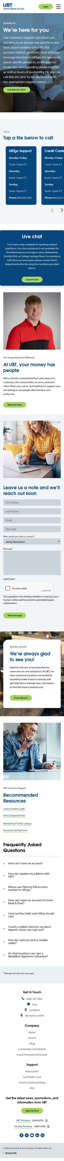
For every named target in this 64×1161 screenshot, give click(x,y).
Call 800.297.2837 (17, 89)
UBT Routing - (23, 1120)
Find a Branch (21, 697)
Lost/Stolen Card (32, 1077)
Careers (32, 1037)
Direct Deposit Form (14, 815)
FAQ (32, 1088)
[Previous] (52, 210)
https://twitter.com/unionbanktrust (27, 1135)
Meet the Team (15, 404)
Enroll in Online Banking (32, 1082)
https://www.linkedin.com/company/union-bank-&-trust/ (37, 1135)
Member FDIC (11, 1153)
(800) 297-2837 (34, 998)
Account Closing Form (15, 830)
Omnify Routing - (23, 1126)
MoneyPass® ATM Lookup (17, 823)
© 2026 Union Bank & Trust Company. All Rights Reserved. (27, 1148)
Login (46, 6)
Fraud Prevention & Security (32, 1054)
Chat (34, 1004)
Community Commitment (32, 1049)
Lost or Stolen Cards (14, 808)
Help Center (32, 1071)
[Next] (62, 210)
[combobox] (32, 541)
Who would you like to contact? (18, 536)
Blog (32, 1043)
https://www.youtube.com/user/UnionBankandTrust (32, 1135)
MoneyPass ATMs (34, 1015)
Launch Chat (32, 279)
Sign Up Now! (32, 1110)
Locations (34, 1010)
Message (7, 548)
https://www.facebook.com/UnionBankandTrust (21, 1135)
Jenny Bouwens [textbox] (15, 542)
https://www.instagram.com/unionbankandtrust (42, 1135)
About (32, 1032)
